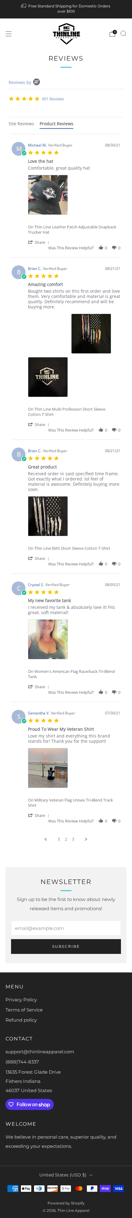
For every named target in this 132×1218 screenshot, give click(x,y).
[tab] (21, 124)
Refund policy (21, 1020)
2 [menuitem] (66, 839)
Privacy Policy (21, 1000)
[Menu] (9, 34)
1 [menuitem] (59, 839)
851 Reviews (53, 99)
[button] (39, 242)
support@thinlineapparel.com (40, 1052)
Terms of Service (24, 1010)
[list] (74, 196)
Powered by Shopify (66, 1203)
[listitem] (66, 9)
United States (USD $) (63, 1174)
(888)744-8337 (22, 1062)
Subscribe (66, 946)
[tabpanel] (66, 488)
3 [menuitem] (73, 839)
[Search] (123, 33)
